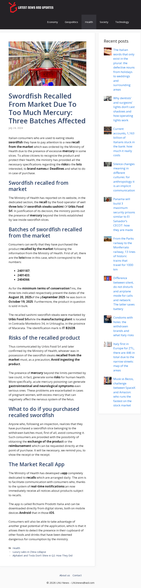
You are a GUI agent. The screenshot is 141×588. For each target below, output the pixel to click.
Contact (77, 575)
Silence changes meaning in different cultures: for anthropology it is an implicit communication (124, 177)
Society (104, 22)
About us (64, 575)
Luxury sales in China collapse (29, 552)
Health (89, 22)
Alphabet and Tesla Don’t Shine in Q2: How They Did (42, 555)
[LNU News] (31, 7)
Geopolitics (71, 22)
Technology (122, 22)
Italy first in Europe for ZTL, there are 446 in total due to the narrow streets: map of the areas (124, 357)
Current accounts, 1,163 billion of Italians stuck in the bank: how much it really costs (124, 142)
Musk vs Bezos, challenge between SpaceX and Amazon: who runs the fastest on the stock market (124, 392)
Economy (52, 22)
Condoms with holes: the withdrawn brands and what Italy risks (123, 326)
